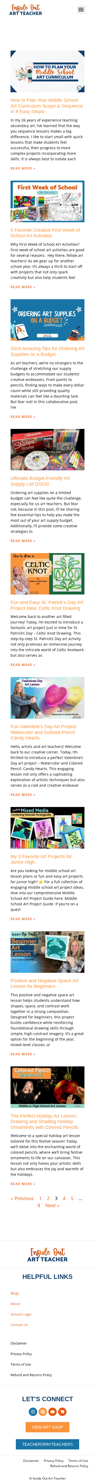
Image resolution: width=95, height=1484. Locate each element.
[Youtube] (52, 1412)
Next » (52, 1205)
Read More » (23, 168)
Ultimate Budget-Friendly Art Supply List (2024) (40, 481)
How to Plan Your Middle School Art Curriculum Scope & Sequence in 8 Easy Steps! (47, 106)
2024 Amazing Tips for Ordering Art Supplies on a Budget (47, 351)
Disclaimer (19, 1343)
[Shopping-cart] (62, 1412)
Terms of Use (21, 1364)
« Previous (22, 1198)
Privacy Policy (21, 1353)
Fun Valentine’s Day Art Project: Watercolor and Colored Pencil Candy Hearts (44, 732)
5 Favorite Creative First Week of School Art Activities (45, 233)
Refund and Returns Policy (31, 1374)
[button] (81, 9)
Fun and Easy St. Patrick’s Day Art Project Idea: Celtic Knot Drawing (47, 605)
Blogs (15, 1293)
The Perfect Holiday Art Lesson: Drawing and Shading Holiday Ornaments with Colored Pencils (44, 1121)
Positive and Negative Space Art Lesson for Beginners (44, 983)
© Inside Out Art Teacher (47, 1478)
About (15, 1303)
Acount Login (21, 1314)
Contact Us (19, 1324)
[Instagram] (33, 1412)
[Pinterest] (43, 1412)
